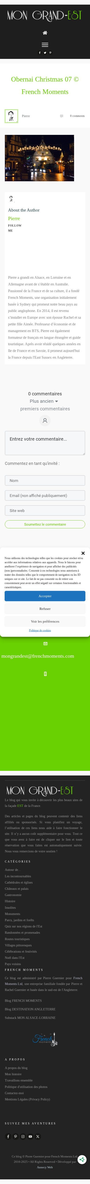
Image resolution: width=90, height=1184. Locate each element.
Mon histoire (13, 1074)
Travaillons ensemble (19, 1080)
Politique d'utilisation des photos (26, 1087)
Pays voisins (13, 964)
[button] (83, 553)
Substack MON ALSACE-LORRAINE (30, 1018)
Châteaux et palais (16, 888)
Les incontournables (18, 876)
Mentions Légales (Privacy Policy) (27, 1099)
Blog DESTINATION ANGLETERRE (30, 1009)
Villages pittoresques (18, 945)
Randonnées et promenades (22, 932)
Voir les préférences (45, 621)
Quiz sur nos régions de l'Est (23, 926)
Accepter (45, 596)
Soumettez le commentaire (45, 524)
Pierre (14, 218)
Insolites (10, 907)
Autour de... (13, 870)
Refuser (45, 609)
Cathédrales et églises (19, 882)
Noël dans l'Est (14, 958)
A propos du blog (16, 1068)
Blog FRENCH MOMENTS (23, 1000)
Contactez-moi (14, 1093)
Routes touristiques (17, 939)
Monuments (12, 914)
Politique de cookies (40, 630)
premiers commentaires (45, 409)
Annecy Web (45, 1167)
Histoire (10, 901)
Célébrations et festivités (21, 951)
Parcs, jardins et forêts (19, 920)
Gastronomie (13, 895)
